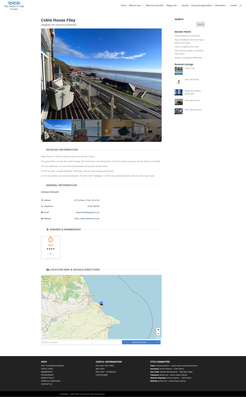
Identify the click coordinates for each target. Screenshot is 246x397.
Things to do (171, 5)
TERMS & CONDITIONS (50, 381)
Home (123, 5)
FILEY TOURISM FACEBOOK (52, 365)
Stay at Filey (190, 68)
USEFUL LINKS (47, 368)
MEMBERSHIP (47, 372)
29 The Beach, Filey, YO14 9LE (86, 200)
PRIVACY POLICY (48, 378)
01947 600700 (93, 206)
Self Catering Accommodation (64, 25)
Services (185, 5)
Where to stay (135, 5)
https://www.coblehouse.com (86, 218)
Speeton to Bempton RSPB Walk (188, 57)
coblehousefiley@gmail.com (87, 212)
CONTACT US (46, 384)
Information (220, 5)
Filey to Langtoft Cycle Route (187, 46)
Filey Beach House (192, 100)
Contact (233, 5)
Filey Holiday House (193, 109)
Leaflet (159, 338)
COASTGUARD (102, 375)
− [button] (158, 333)
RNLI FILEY (100, 368)
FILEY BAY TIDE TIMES (105, 365)
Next (159, 130)
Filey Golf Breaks (192, 79)
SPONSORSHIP (47, 375)
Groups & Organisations (201, 5)
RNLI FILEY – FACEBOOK (106, 372)
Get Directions (139, 342)
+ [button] (158, 329)
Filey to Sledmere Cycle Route (187, 36)
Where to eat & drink (154, 5)
